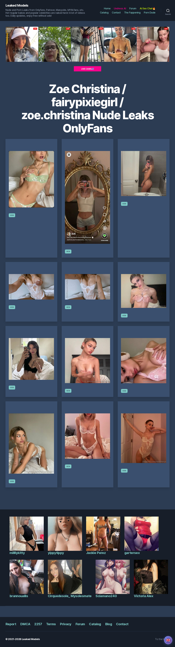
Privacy (65, 624)
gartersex (132, 553)
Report (10, 624)
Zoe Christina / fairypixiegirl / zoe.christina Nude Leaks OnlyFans (87, 108)
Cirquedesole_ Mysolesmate (69, 596)
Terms (51, 624)
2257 (38, 624)
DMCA (25, 624)
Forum (132, 8)
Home (107, 8)
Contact (116, 12)
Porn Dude (149, 12)
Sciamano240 (106, 596)
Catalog (104, 12)
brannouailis (19, 596)
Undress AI (120, 8)
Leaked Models (16, 5)
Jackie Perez (96, 553)
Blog (108, 624)
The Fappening (132, 12)
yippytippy (56, 553)
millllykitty (17, 553)
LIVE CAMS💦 (87, 69)
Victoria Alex (143, 596)
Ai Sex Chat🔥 (147, 8)
